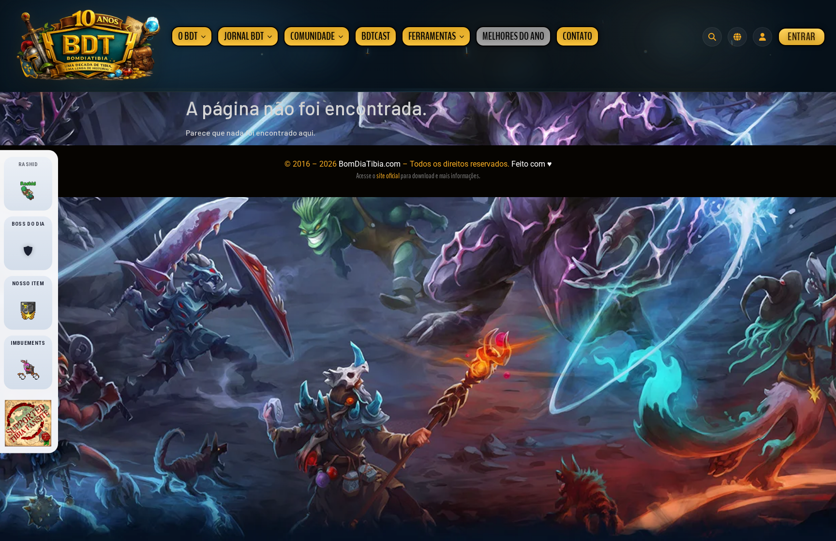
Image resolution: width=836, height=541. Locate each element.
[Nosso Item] (28, 310)
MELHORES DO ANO (513, 36)
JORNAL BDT (244, 36)
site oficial (388, 175)
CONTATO (577, 36)
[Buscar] (712, 36)
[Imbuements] (28, 370)
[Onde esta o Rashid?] (28, 190)
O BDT (187, 36)
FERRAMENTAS (432, 36)
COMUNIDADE (312, 36)
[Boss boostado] (28, 250)
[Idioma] (737, 36)
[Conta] (762, 36)
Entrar (802, 37)
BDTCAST (375, 36)
